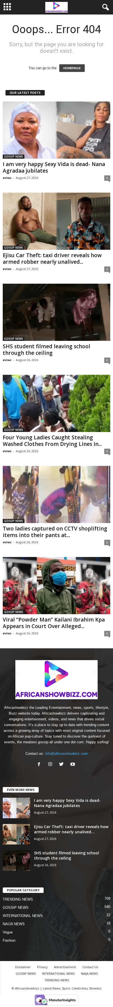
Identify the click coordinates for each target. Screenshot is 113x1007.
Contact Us (90, 967)
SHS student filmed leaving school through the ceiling (46, 349)
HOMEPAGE (72, 68)
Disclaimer (23, 967)
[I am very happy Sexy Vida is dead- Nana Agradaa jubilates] (56, 130)
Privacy (42, 967)
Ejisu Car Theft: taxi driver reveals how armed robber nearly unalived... (52, 258)
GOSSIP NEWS (13, 156)
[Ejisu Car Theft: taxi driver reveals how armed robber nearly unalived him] (56, 221)
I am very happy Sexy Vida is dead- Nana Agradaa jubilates (54, 167)
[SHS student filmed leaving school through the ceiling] (56, 312)
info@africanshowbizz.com (66, 753)
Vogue (8, 932)
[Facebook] (40, 765)
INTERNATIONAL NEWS (23, 916)
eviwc (7, 178)
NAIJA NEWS (14, 924)
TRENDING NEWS (18, 899)
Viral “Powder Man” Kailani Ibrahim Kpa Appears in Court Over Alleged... (54, 623)
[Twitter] (62, 765)
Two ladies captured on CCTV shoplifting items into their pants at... (55, 532)
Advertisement (65, 967)
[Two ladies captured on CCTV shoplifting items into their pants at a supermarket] (56, 494)
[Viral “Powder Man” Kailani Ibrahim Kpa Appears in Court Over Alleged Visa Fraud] (56, 585)
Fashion (9, 940)
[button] (104, 7)
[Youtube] (73, 765)
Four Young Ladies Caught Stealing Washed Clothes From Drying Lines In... (52, 441)
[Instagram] (51, 765)
